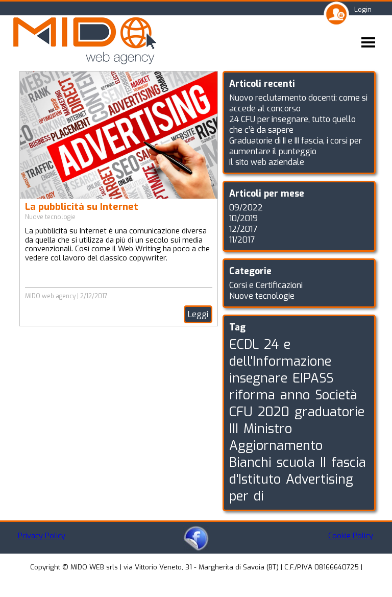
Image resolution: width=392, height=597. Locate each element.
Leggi (198, 314)
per (239, 496)
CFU (241, 411)
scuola (296, 462)
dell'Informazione (280, 361)
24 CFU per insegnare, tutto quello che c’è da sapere (292, 124)
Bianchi (250, 462)
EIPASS (312, 378)
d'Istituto (255, 479)
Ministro (267, 428)
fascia (348, 462)
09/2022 (246, 207)
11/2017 (242, 239)
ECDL (244, 344)
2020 (273, 411)
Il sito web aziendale (266, 162)
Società (336, 395)
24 (271, 344)
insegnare (258, 378)
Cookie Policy (350, 536)
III (233, 428)
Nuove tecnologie (50, 217)
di (259, 496)
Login (363, 9)
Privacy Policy (41, 536)
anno (295, 395)
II (323, 462)
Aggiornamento (276, 445)
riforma (252, 395)
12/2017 (243, 229)
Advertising (319, 479)
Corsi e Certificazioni (266, 285)
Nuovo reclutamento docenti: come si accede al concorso (298, 103)
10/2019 (243, 218)
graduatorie (329, 411)
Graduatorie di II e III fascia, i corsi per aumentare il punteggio (295, 146)
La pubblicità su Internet (81, 206)
